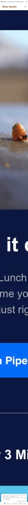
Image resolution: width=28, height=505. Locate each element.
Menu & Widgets (25, 8)
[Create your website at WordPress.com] (14, 1)
